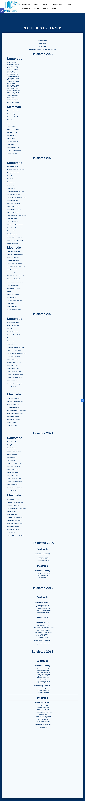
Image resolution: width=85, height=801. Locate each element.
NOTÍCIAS (37, 8)
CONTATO (55, 8)
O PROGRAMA (26, 4)
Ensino (36, 4)
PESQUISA (45, 4)
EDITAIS (69, 4)
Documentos (26, 8)
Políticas (45, 8)
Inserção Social (58, 4)
